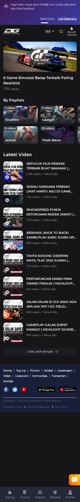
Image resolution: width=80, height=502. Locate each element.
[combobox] (50, 31)
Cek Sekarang (67, 18)
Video (8, 376)
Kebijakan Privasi (14, 407)
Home (8, 370)
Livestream (66, 370)
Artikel (50, 370)
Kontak (8, 381)
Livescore (23, 376)
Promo (36, 370)
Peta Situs (61, 407)
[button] (35, 22)
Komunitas (41, 376)
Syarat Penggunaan (40, 407)
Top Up (22, 370)
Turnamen (60, 376)
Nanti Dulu (47, 18)
